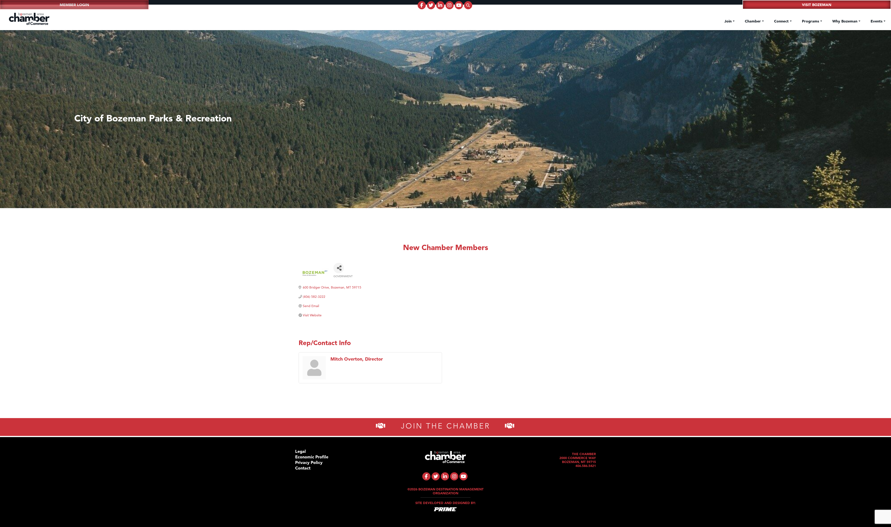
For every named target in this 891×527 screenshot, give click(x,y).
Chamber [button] (753, 21)
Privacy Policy (309, 462)
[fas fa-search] (468, 5)
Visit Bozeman (816, 4)
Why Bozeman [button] (845, 21)
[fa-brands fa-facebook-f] (422, 5)
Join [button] (728, 21)
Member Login (74, 4)
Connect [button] (782, 21)
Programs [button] (811, 21)
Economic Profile (311, 457)
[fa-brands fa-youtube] (459, 5)
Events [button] (877, 21)
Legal (300, 451)
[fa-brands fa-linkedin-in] (440, 5)
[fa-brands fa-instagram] (450, 5)
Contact (302, 468)
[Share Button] (338, 268)
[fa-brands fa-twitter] (431, 5)
